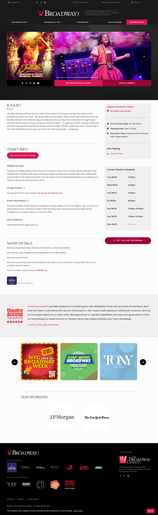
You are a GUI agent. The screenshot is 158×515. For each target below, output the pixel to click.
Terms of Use (32, 499)
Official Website (127, 83)
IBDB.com (42, 270)
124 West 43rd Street (120, 111)
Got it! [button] (150, 511)
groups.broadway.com (52, 193)
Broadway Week (137, 22)
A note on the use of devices (43, 325)
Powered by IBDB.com (25, 283)
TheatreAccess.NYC (38, 306)
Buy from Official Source (78, 83)
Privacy (10, 499)
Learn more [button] (78, 511)
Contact (20, 499)
